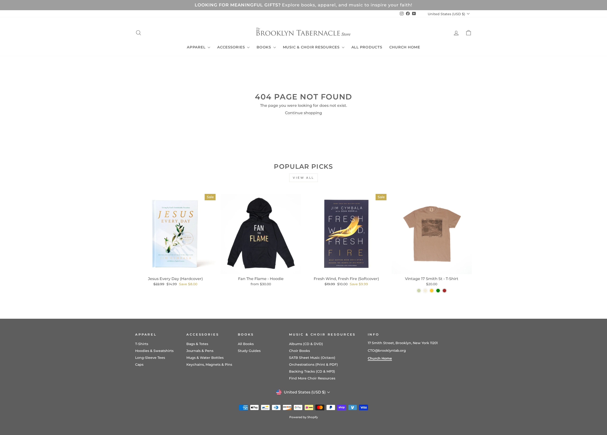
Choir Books (299, 351)
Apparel (197, 47)
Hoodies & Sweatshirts (154, 351)
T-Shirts (141, 344)
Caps (139, 364)
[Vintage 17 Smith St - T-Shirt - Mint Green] (419, 290)
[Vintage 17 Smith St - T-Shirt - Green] (438, 290)
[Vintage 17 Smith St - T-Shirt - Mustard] (431, 290)
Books (264, 47)
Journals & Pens (199, 351)
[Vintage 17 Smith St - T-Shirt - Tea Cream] (425, 290)
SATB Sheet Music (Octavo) (312, 358)
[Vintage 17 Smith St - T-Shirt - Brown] (444, 290)
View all (303, 177)
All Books (246, 344)
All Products (366, 47)
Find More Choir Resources (312, 378)
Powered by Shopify (303, 417)
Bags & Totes (197, 344)
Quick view (175, 269)
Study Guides (249, 351)
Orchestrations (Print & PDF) (313, 364)
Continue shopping (303, 113)
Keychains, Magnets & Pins (209, 364)
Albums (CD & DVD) (306, 344)
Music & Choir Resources (312, 47)
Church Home (404, 47)
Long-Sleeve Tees (150, 358)
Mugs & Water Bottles (205, 358)
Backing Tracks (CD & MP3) (312, 371)
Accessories (231, 47)
